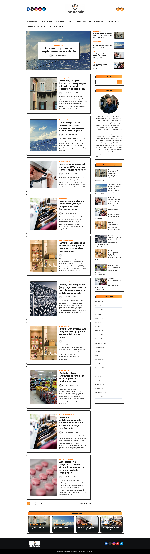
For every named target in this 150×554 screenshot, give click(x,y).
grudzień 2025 (99, 335)
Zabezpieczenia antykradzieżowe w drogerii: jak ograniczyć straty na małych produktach (71, 467)
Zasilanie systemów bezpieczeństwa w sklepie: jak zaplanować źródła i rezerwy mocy (101, 46)
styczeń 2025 (99, 380)
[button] (88, 51)
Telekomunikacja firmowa (36, 26)
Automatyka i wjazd (46, 21)
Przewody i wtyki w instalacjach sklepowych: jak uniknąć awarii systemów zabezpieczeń (102, 35)
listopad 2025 (99, 339)
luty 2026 (98, 326)
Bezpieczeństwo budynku (64, 21)
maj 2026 (98, 314)
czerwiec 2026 (99, 310)
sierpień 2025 (99, 351)
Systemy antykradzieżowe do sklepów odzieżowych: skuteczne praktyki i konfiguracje (71, 423)
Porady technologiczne (65, 282)
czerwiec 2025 (99, 359)
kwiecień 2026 (99, 318)
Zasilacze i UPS (96, 41)
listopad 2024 (99, 388)
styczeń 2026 (99, 330)
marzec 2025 (99, 372)
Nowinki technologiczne (66, 240)
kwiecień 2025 (99, 368)
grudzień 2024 (99, 384)
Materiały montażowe (58, 45)
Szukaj (109, 77)
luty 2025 (98, 376)
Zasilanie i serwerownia (54, 26)
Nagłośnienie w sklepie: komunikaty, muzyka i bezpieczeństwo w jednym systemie (100, 66)
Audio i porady (32, 21)
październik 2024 (100, 392)
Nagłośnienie (96, 62)
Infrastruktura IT (99, 21)
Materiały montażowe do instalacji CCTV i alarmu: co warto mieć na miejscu (58, 51)
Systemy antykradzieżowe (66, 414)
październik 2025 (100, 343)
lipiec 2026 (98, 306)
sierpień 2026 (99, 301)
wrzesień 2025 (99, 347)
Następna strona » (85, 503)
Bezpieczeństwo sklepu (83, 21)
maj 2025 (98, 364)
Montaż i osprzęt (113, 21)
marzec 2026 (99, 322)
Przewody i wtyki (97, 31)
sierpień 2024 (99, 401)
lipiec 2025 (98, 355)
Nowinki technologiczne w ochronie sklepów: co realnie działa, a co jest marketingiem (115, 226)
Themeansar (88, 551)
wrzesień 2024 (99, 397)
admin (54, 55)
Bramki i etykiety (64, 326)
